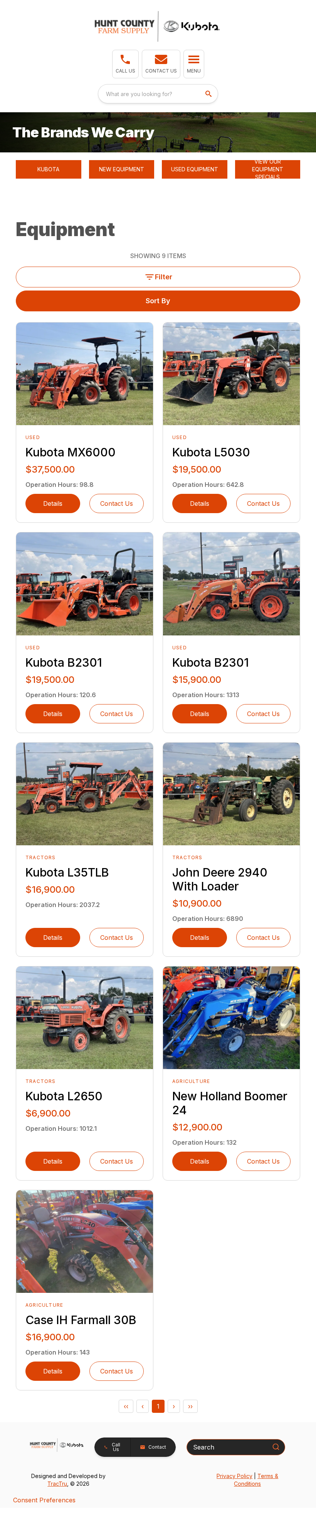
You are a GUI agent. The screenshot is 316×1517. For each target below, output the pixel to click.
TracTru (57, 1483)
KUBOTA (48, 169)
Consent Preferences (44, 1500)
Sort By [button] (158, 301)
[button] (125, 64)
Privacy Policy (234, 1476)
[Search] (276, 1447)
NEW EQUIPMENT (121, 169)
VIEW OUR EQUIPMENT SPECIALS (267, 169)
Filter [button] (163, 277)
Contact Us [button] (116, 503)
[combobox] (158, 93)
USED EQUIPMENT (194, 169)
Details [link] (52, 503)
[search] (209, 94)
